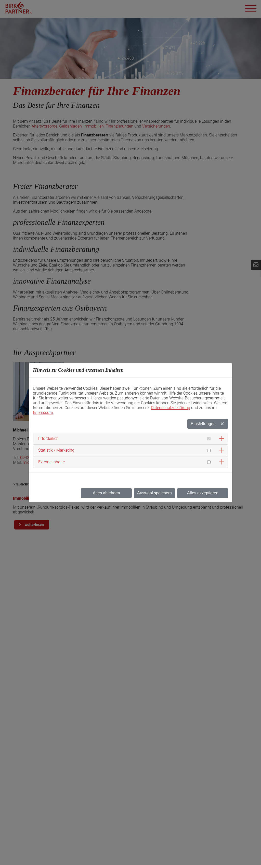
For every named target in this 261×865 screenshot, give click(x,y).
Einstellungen (203, 424)
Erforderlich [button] (48, 438)
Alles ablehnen (106, 493)
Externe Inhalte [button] (51, 461)
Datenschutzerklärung (170, 407)
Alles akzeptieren (202, 493)
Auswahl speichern (154, 493)
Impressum (43, 412)
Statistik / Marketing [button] (56, 450)
